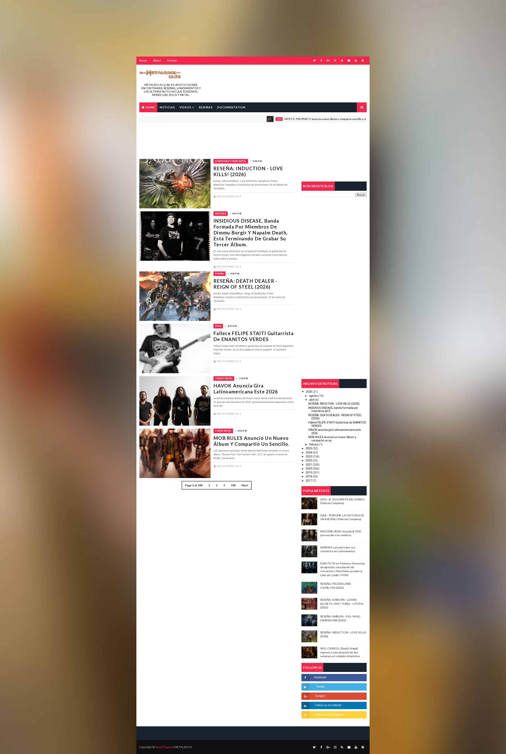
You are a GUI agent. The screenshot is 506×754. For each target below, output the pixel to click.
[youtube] (356, 60)
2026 (244, 119)
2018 (309, 476)
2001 (355, 119)
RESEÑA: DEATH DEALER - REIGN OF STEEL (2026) (245, 284)
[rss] (342, 60)
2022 (309, 460)
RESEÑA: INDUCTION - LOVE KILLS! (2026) (334, 403)
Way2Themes (164, 747)
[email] (349, 60)
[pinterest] (363, 60)
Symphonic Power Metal (230, 161)
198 (233, 485)
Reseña (219, 273)
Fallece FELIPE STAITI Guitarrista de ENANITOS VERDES (253, 336)
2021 (309, 464)
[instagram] (335, 60)
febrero (314, 444)
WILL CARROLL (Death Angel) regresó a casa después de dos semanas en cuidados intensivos (340, 652)
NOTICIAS (167, 107)
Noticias (220, 213)
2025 (309, 448)
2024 (309, 452)
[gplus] (328, 60)
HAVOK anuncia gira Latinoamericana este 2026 (245, 388)
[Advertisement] (96, 24)
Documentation (231, 107)
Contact (172, 60)
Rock (218, 326)
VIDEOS (185, 107)
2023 (309, 456)
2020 (309, 468)
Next (245, 485)
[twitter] (314, 60)
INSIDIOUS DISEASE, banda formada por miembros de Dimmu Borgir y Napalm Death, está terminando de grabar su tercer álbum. (250, 232)
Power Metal (223, 431)
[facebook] (321, 60)
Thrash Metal (224, 378)
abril (311, 399)
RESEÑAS (205, 107)
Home (143, 60)
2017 (309, 480)
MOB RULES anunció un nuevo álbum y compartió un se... (332, 439)
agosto (313, 395)
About (157, 60)
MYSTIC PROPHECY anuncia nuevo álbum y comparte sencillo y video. (293, 119)
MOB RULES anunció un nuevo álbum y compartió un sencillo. (251, 441)
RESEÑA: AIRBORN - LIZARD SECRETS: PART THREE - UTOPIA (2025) (341, 603)
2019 (309, 472)
